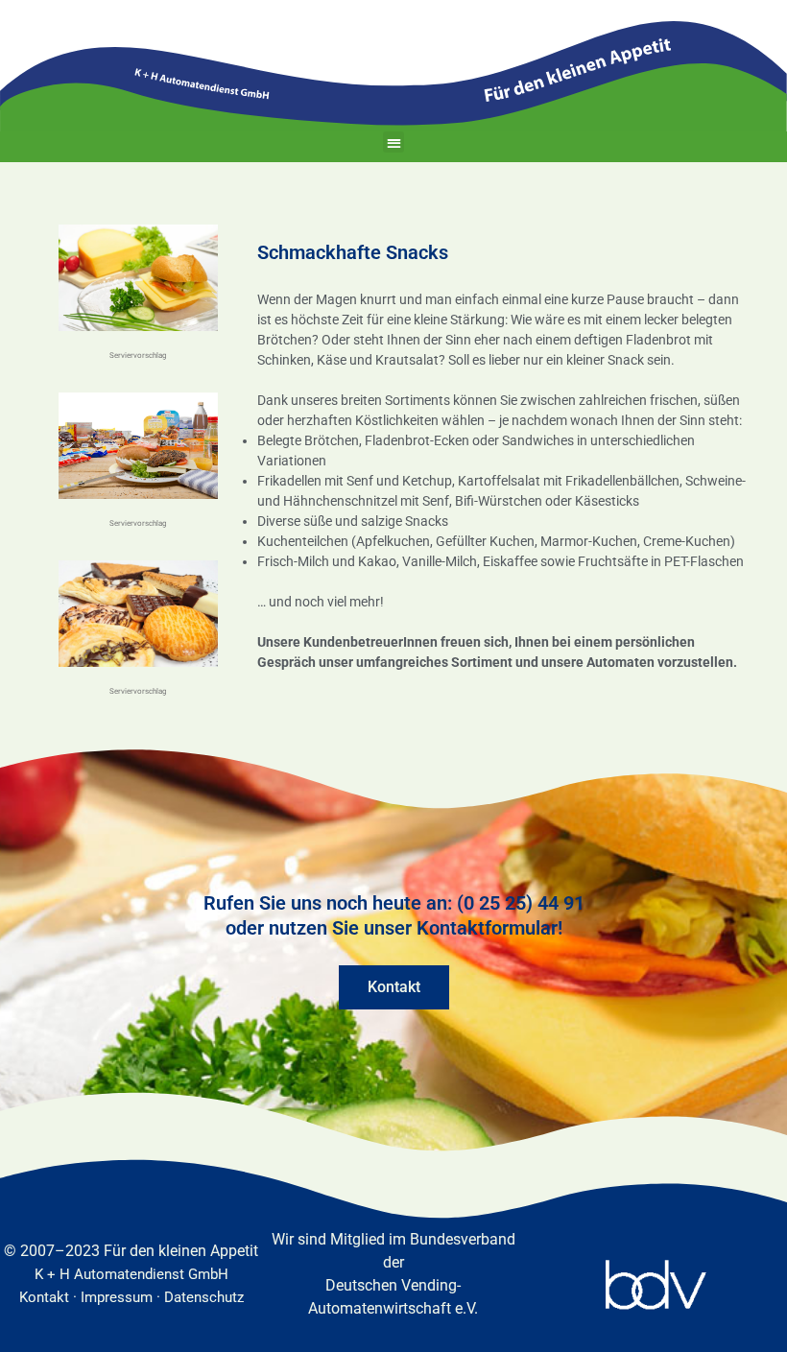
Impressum (117, 1297)
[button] (394, 142)
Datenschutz (204, 1297)
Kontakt (44, 1297)
